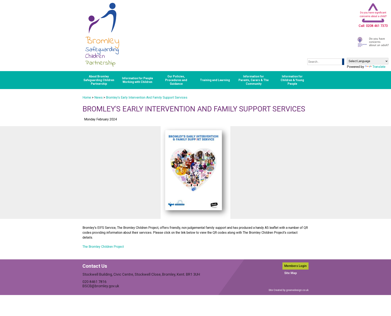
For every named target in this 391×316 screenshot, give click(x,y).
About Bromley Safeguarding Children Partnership (98, 80)
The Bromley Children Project (103, 247)
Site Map (290, 273)
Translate (379, 67)
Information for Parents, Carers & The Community (253, 80)
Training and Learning (215, 80)
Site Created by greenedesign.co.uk (289, 290)
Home (86, 97)
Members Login (295, 266)
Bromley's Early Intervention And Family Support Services (146, 97)
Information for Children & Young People (292, 80)
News (98, 97)
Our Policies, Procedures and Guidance (176, 80)
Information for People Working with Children (137, 80)
